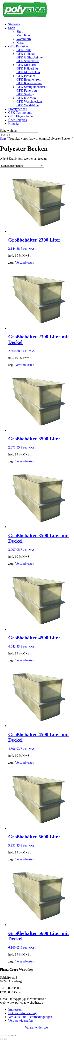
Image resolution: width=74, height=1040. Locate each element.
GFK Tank (23, 50)
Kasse (20, 42)
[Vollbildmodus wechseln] (5, 1035)
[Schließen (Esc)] (14, 1035)
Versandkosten (24, 262)
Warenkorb (23, 39)
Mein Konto (24, 35)
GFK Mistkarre (26, 64)
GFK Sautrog (25, 94)
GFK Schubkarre (27, 61)
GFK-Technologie (20, 112)
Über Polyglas (17, 120)
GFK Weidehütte (27, 105)
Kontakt (13, 123)
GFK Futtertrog (26, 90)
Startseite (14, 24)
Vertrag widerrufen (20, 1020)
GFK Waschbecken (29, 101)
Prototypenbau (17, 109)
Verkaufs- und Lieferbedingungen (30, 1017)
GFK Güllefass (26, 53)
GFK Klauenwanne (29, 83)
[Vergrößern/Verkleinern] (1, 1035)
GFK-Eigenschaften (21, 116)
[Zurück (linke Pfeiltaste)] (1, 1039)
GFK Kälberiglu (27, 68)
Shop (11, 28)
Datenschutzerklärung (22, 1013)
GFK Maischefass (28, 72)
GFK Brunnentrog (28, 79)
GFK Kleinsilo (26, 98)
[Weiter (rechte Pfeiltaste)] (5, 1039)
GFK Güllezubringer (30, 57)
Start (3, 138)
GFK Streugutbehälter (30, 87)
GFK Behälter (25, 76)
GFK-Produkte (18, 46)
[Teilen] (10, 1035)
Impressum (15, 1009)
